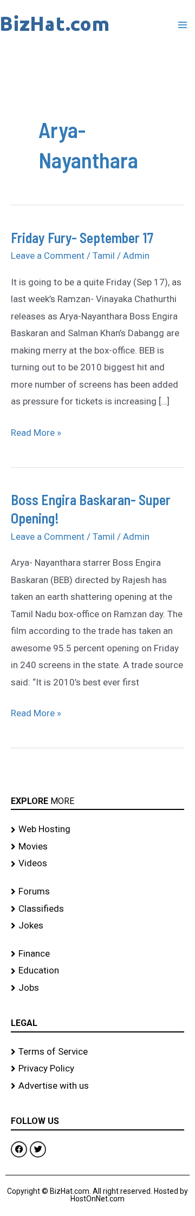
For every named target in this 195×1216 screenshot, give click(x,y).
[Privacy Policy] (97, 1068)
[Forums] (97, 891)
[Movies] (97, 846)
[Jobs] (97, 988)
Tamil (104, 255)
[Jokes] (97, 925)
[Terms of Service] (97, 1052)
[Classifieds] (97, 909)
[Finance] (97, 954)
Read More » (36, 431)
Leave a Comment (47, 255)
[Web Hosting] (97, 829)
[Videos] (97, 863)
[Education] (97, 970)
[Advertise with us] (97, 1086)
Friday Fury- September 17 (82, 237)
